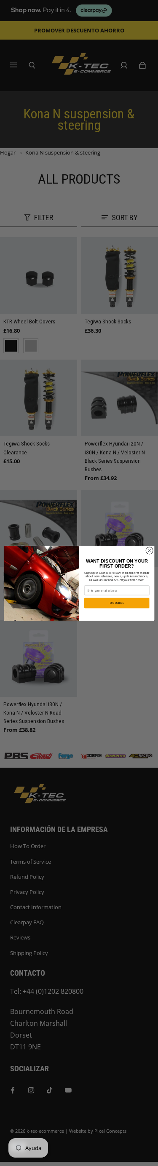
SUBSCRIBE (117, 603)
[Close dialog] (149, 550)
